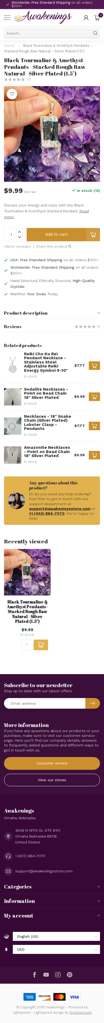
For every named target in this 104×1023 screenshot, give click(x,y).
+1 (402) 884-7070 (47, 513)
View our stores (52, 780)
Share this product (52, 246)
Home (9, 46)
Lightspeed (21, 1012)
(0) (29, 79)
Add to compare (17, 246)
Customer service (52, 763)
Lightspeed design (49, 1012)
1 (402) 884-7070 (30, 856)
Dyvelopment (80, 1012)
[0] (97, 17)
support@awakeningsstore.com (59, 508)
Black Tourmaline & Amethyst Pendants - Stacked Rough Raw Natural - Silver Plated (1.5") (27, 611)
